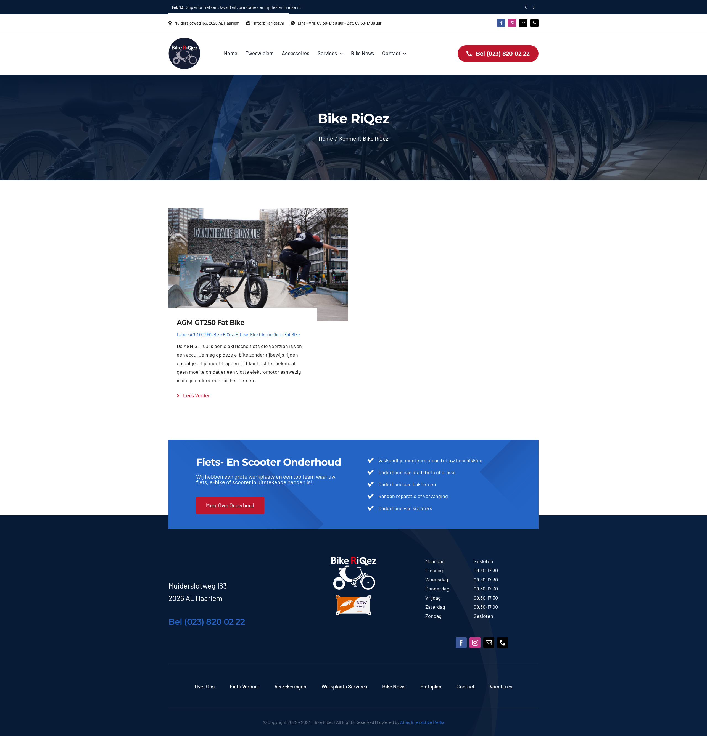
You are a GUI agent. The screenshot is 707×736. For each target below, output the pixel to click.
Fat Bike (292, 334)
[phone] (534, 23)
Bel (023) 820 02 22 (206, 622)
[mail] (523, 23)
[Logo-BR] (353, 559)
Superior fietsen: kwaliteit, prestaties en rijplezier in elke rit (236, 7)
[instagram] (512, 23)
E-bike (242, 334)
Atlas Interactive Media (422, 722)
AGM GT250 (201, 334)
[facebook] (501, 23)
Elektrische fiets (266, 334)
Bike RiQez (223, 334)
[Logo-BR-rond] (184, 40)
